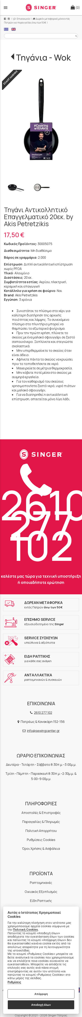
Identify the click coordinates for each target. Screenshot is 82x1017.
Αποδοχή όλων (41, 1004)
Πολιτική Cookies (25, 929)
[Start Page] (41, 7)
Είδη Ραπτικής (41, 900)
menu (5, 7)
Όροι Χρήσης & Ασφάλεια (41, 848)
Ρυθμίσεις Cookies (41, 840)
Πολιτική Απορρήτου (41, 831)
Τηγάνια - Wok (43, 57)
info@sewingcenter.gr (43, 730)
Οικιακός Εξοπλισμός (41, 891)
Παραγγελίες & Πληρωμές (41, 821)
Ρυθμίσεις (14, 982)
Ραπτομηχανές (41, 882)
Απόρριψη (41, 994)
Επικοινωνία (23, 18)
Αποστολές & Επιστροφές (41, 812)
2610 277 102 (43, 712)
